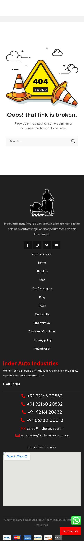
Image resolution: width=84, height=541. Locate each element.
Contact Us (42, 314)
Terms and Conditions (42, 331)
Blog (42, 297)
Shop (42, 280)
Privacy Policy (42, 323)
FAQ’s (42, 305)
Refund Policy (42, 348)
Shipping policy (42, 340)
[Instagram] (37, 245)
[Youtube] (56, 245)
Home (42, 262)
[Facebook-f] (28, 245)
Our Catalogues (42, 288)
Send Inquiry (70, 531)
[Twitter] (47, 245)
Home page (58, 128)
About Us (42, 271)
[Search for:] (42, 141)
